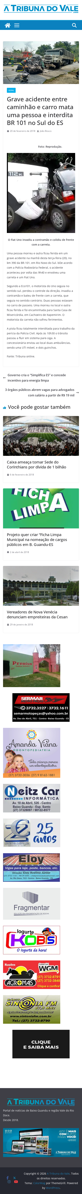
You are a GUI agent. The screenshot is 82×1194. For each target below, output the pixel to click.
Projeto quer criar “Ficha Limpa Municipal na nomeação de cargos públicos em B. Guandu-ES (37, 539)
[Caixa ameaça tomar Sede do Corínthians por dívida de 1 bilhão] (41, 419)
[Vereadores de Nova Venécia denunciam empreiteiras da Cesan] (41, 569)
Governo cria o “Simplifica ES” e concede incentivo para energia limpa (37, 378)
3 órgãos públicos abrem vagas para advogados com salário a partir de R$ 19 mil (39, 392)
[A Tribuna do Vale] (7, 25)
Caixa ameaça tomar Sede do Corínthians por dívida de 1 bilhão (36, 464)
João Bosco (45, 131)
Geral (11, 90)
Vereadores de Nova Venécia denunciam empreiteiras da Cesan (37, 614)
